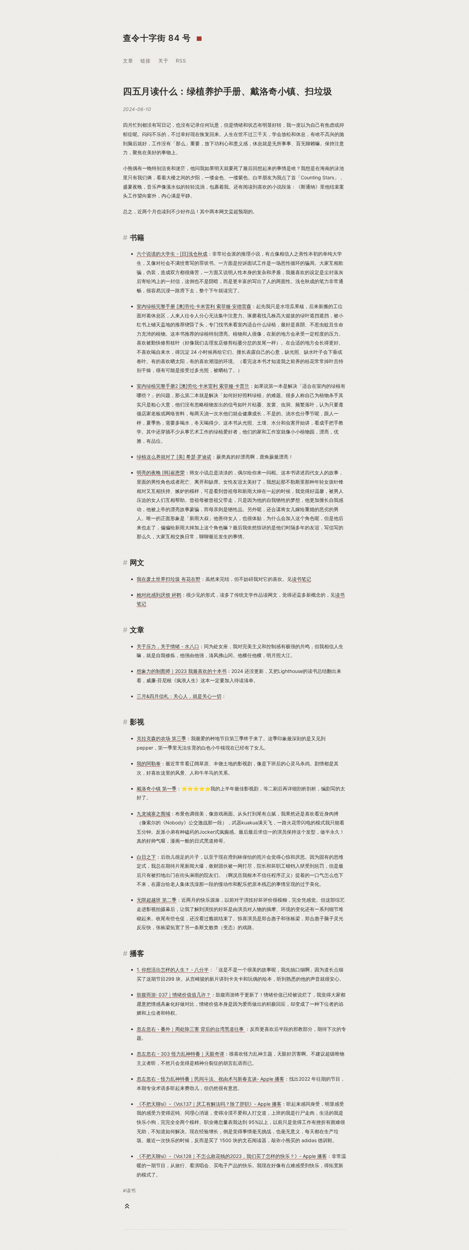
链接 (145, 61)
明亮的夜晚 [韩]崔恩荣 (161, 472)
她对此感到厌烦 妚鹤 (159, 595)
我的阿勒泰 (149, 763)
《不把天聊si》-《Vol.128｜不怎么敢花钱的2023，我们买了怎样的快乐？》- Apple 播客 (232, 1156)
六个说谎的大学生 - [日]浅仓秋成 (172, 254)
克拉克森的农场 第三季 (161, 738)
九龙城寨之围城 (153, 814)
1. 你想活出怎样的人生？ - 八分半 (173, 969)
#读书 (129, 1190)
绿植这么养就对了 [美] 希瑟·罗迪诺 (174, 457)
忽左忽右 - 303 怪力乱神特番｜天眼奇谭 (180, 1054)
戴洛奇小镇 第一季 (156, 788)
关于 (163, 61)
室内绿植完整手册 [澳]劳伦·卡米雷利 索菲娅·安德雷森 (194, 306)
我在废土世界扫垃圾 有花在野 (169, 579)
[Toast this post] (127, 1206)
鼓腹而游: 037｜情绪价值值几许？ (174, 995)
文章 (128, 61)
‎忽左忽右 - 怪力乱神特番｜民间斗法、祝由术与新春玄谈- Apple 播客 (210, 1079)
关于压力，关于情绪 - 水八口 (168, 646)
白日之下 (146, 857)
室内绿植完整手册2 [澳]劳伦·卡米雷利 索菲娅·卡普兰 (193, 386)
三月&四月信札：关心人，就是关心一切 (179, 696)
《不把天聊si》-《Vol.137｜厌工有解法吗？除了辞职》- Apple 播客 (209, 1104)
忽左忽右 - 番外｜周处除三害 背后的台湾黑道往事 (191, 1029)
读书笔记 (301, 579)
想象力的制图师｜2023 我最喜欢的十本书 (182, 671)
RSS (181, 61)
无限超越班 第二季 (156, 900)
